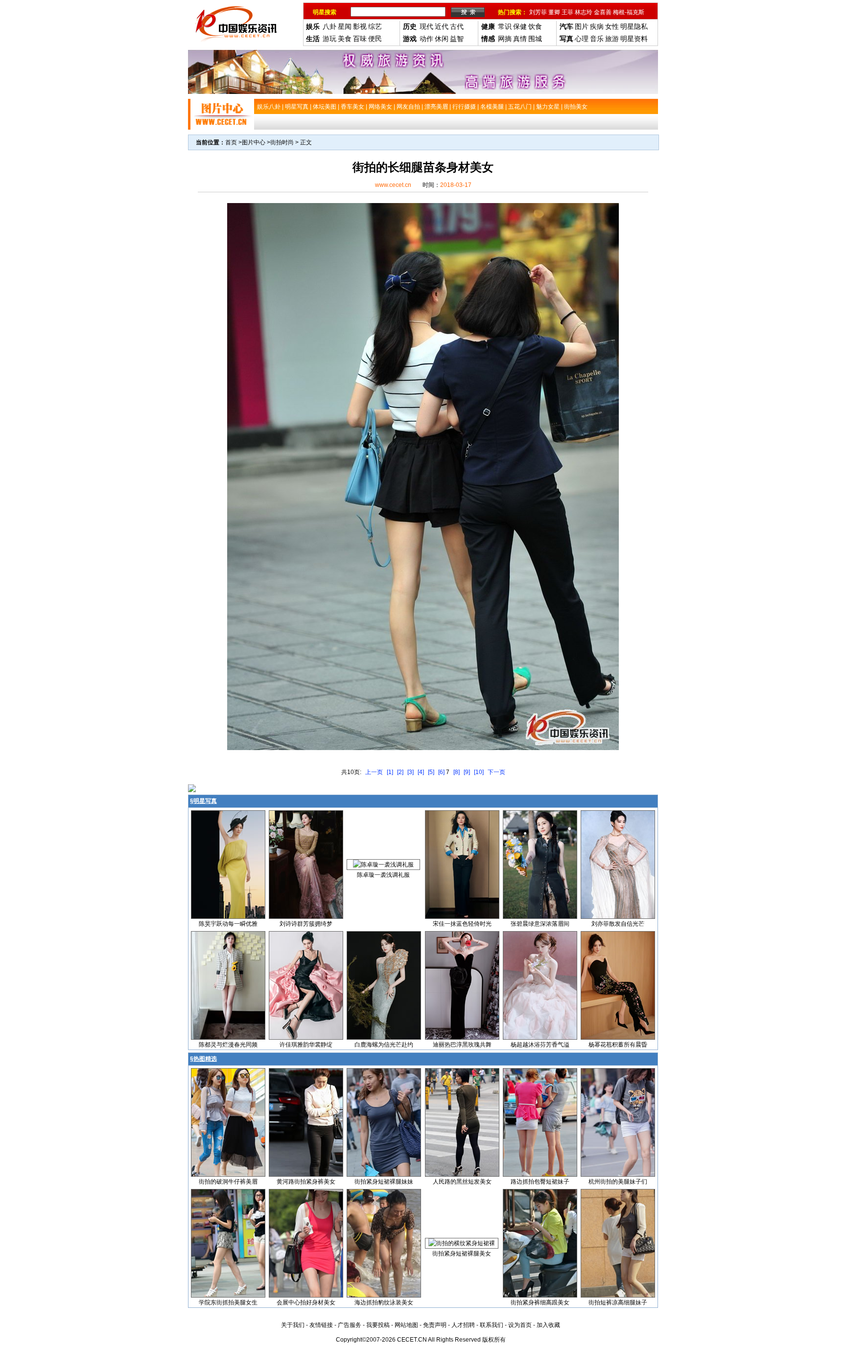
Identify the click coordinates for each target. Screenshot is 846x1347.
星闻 (345, 26)
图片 (581, 26)
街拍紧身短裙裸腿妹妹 (383, 1181)
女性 (612, 26)
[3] (410, 772)
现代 (426, 26)
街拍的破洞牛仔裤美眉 (228, 1181)
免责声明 (434, 1325)
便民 (375, 39)
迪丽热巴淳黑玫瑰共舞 (462, 1044)
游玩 (329, 39)
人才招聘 (463, 1325)
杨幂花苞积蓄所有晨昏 (617, 1044)
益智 (457, 39)
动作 (426, 39)
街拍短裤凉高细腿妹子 (617, 1302)
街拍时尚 (282, 142)
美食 (345, 39)
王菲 (567, 12)
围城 (535, 39)
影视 (360, 26)
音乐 (597, 39)
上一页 (374, 772)
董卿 (554, 12)
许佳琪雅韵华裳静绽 (306, 1044)
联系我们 (491, 1325)
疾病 (597, 26)
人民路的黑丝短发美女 (462, 1181)
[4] (421, 772)
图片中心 (253, 142)
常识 (505, 26)
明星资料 (634, 39)
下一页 (496, 772)
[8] (456, 772)
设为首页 (520, 1325)
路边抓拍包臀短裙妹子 (540, 1181)
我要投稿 (378, 1325)
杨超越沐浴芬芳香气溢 (540, 1044)
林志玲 (583, 12)
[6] (441, 772)
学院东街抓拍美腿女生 (228, 1302)
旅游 (612, 39)
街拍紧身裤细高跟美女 (540, 1302)
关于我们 (293, 1325)
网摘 (505, 39)
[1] (390, 772)
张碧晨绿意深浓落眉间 (540, 923)
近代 (441, 26)
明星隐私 (634, 26)
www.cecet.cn (393, 185)
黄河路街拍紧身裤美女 (306, 1181)
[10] (479, 772)
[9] (467, 772)
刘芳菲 (538, 12)
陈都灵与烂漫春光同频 (228, 1044)
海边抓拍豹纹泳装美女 (383, 1302)
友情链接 (321, 1325)
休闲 (441, 39)
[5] (431, 772)
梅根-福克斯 (628, 12)
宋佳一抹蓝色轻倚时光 (462, 923)
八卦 (329, 26)
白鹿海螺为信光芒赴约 (383, 1044)
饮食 (535, 26)
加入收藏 (548, 1325)
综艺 (375, 26)
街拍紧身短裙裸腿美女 (461, 1253)
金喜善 (602, 12)
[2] (400, 772)
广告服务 (349, 1325)
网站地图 (406, 1325)
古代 (457, 26)
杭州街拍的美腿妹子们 (617, 1181)
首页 (231, 142)
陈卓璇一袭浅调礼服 (383, 874)
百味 (360, 39)
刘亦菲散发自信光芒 (617, 923)
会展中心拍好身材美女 (306, 1302)
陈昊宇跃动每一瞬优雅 (228, 923)
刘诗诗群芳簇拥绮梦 (306, 923)
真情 (520, 39)
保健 (520, 26)
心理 (581, 39)
